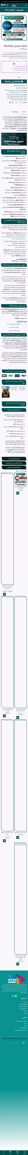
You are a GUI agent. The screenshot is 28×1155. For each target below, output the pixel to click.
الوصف (24, 112)
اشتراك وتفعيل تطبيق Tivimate (7, 710)
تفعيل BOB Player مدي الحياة (19, 100)
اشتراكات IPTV (15, 121)
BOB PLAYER (19, 88)
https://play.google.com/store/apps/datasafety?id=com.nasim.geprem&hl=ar (13, 238)
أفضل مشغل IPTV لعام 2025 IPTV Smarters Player (20, 957)
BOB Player (19, 94)
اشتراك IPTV (10, 10)
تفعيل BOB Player (14, 92)
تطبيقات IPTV (23, 92)
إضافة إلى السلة (13, 81)
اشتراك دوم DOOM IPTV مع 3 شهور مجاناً (7, 586)
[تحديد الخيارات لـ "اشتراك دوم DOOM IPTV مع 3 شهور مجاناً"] (4, 594)
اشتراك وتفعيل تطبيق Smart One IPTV (20, 710)
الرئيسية (20, 10)
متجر (10, 450)
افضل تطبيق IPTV (12, 96)
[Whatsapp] (15, 996)
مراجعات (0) (15, 112)
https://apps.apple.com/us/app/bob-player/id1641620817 (16, 246)
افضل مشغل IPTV (22, 98)
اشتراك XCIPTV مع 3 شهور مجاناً (7, 833)
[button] (3, 392)
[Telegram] (12, 996)
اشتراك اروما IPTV (9, 90)
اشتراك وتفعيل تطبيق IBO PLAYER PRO (20, 487)
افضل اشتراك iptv (22, 96)
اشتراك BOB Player (11, 94)
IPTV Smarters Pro (12, 431)
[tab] (24, 112)
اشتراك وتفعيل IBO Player (20, 832)
